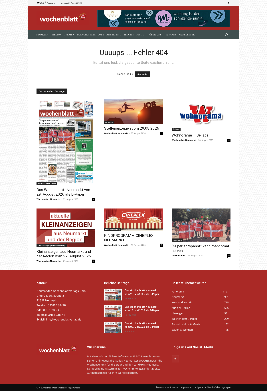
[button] (226, 35)
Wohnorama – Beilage (190, 135)
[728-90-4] (163, 18)
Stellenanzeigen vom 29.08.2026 (131, 128)
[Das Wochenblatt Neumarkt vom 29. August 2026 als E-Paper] (66, 142)
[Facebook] (228, 3)
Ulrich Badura (178, 255)
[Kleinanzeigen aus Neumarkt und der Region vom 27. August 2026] (66, 227)
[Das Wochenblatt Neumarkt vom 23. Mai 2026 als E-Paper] (113, 294)
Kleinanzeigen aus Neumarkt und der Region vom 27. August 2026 (64, 253)
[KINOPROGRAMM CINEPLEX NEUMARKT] (133, 219)
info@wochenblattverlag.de (63, 319)
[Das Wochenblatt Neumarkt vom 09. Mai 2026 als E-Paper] (113, 327)
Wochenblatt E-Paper (47, 183)
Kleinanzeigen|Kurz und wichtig (52, 245)
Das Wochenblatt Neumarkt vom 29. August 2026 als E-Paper (64, 192)
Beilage (176, 129)
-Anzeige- (109, 122)
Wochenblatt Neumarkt (49, 199)
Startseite (142, 74)
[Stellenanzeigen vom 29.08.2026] (133, 111)
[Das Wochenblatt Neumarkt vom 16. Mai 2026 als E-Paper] (113, 311)
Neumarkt (177, 240)
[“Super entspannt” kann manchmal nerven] (201, 225)
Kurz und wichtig (112, 229)
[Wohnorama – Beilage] (201, 115)
